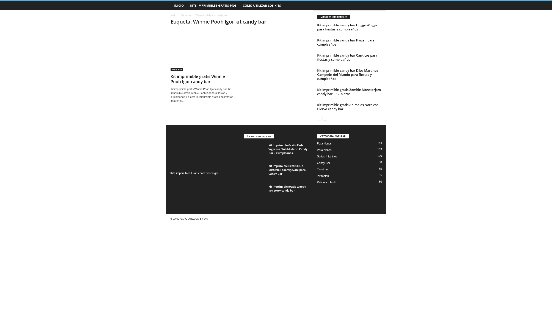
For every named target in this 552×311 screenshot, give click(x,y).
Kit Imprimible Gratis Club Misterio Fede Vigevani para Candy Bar (287, 170)
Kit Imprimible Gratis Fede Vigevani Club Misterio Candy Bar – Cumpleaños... (287, 149)
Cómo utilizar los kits (262, 5)
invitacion (323, 176)
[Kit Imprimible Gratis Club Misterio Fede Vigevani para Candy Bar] (254, 172)
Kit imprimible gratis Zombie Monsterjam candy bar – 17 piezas (349, 91)
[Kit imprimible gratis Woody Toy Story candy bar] (254, 193)
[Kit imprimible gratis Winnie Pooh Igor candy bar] (203, 50)
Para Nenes (324, 143)
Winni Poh (177, 69)
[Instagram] (174, 181)
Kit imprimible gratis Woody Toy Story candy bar (287, 188)
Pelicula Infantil (326, 182)
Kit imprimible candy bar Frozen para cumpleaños (346, 42)
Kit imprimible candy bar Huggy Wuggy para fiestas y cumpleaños (347, 27)
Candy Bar (323, 163)
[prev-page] (319, 118)
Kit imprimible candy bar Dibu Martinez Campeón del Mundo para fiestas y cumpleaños (347, 74)
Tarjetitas (322, 169)
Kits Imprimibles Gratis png (213, 5)
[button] (379, 5)
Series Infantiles (327, 156)
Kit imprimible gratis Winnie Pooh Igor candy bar (198, 79)
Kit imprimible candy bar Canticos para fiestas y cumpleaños (347, 57)
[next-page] (325, 118)
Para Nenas (324, 150)
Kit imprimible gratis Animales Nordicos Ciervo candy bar (347, 107)
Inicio (179, 5)
